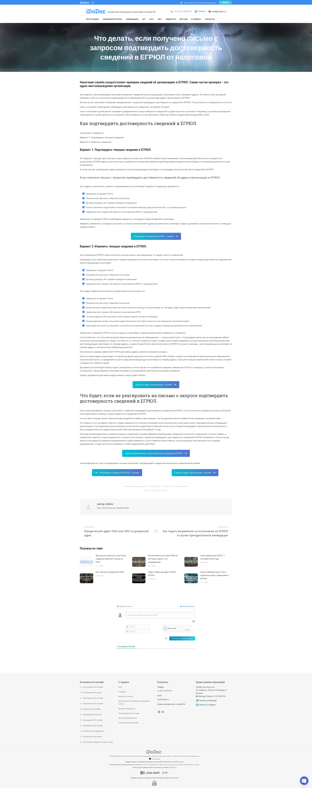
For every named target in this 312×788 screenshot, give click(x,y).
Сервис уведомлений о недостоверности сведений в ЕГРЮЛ (154, 453)
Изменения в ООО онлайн (93, 704)
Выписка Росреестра (126, 709)
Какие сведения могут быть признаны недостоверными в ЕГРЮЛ (214, 575)
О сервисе (122, 692)
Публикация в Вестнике (92, 737)
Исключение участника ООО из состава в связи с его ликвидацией (163, 558)
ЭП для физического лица (128, 713)
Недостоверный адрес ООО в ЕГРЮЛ (162, 574)
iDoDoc (84, 2)
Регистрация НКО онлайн (93, 698)
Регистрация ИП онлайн (92, 693)
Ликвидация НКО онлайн (93, 726)
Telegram (202, 11)
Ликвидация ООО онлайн (93, 720)
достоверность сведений (159, 490)
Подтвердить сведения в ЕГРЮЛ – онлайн (154, 236)
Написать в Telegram (207, 705)
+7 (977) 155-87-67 (183, 11)
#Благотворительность (127, 718)
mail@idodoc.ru (219, 11)
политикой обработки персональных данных (159, 764)
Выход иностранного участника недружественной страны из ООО (111, 558)
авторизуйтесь (188, 606)
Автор (155, 486)
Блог (120, 687)
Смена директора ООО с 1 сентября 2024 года (212, 557)
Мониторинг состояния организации (199, 3)
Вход (225, 2)
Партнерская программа (128, 723)
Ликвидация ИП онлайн (92, 715)
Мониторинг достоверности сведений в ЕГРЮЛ (134, 702)
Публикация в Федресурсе (93, 731)
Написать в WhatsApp (208, 700)
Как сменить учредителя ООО (110, 572)
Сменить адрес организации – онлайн (154, 384)
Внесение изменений (140, 486)
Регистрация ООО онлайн (93, 687)
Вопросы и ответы (125, 696)
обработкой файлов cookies (188, 764)
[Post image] (86, 560)
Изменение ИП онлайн (91, 709)
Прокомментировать (179, 486)
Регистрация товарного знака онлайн (98, 742)
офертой (173, 767)
